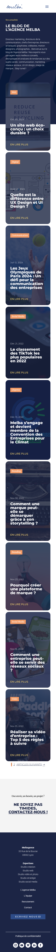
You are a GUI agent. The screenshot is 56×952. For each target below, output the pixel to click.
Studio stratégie (28, 878)
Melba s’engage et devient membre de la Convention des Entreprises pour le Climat (27, 432)
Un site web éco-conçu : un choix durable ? (27, 129)
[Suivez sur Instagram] (15, 945)
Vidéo (14, 699)
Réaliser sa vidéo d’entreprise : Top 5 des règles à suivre (27, 738)
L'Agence (16, 389)
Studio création (28, 867)
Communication (20, 235)
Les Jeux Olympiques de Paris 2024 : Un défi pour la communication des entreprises (26, 278)
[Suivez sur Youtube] (21, 945)
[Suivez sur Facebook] (40, 945)
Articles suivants (29, 764)
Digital (15, 162)
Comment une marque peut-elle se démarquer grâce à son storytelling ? (25, 513)
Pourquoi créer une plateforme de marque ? (26, 589)
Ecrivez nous (26, 916)
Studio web (28, 870)
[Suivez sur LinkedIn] (34, 945)
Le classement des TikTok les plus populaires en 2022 (26, 355)
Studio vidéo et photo (28, 874)
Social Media (18, 316)
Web (14, 92)
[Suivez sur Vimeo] (28, 945)
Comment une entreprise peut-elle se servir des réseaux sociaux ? (27, 662)
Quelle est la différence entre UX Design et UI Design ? (27, 200)
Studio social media (28, 881)
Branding (16, 471)
